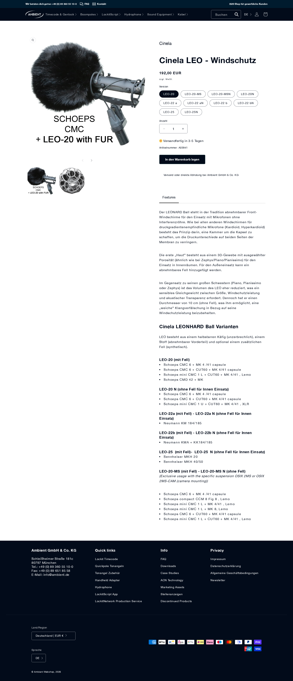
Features (169, 197)
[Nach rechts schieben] (91, 160)
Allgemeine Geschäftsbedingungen (234, 573)
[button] (62, 14)
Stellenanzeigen (172, 594)
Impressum (218, 559)
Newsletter (217, 580)
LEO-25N (191, 112)
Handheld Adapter (107, 580)
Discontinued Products (176, 601)
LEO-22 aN (196, 103)
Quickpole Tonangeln (109, 566)
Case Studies (170, 573)
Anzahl (163, 120)
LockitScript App (106, 594)
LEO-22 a (170, 103)
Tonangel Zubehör (107, 573)
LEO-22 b (220, 103)
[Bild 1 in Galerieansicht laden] (42, 181)
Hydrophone (103, 587)
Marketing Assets (172, 587)
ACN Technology (172, 580)
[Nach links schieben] (82, 160)
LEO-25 (168, 112)
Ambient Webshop (44, 672)
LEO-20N (247, 94)
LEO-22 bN (246, 103)
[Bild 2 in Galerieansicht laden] (72, 181)
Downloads (168, 566)
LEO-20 (168, 94)
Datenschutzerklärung (225, 566)
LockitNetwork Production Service (118, 601)
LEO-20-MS (193, 94)
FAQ (163, 559)
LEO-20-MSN (221, 94)
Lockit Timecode (106, 559)
